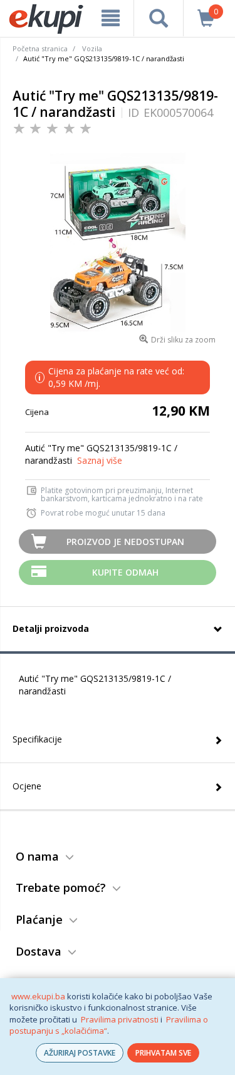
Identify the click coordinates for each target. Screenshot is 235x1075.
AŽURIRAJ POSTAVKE (79, 1053)
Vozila (92, 48)
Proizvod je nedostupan (125, 542)
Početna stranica (40, 48)
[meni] (110, 18)
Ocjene (27, 786)
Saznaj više (99, 460)
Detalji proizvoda (51, 628)
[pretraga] (158, 18)
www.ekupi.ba (38, 996)
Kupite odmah (125, 572)
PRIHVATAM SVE (163, 1053)
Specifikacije (37, 739)
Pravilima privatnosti (120, 1019)
